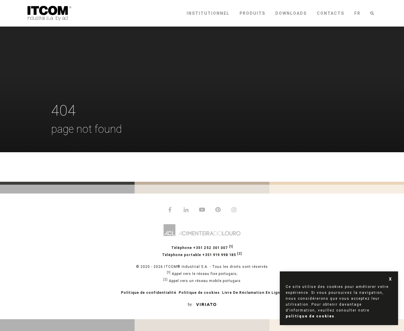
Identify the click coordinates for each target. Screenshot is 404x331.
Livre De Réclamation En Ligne (252, 293)
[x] (390, 279)
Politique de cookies (199, 293)
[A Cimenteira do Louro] (202, 231)
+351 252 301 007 (202, 247)
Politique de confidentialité (148, 293)
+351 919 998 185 (202, 254)
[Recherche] (372, 13)
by (190, 304)
